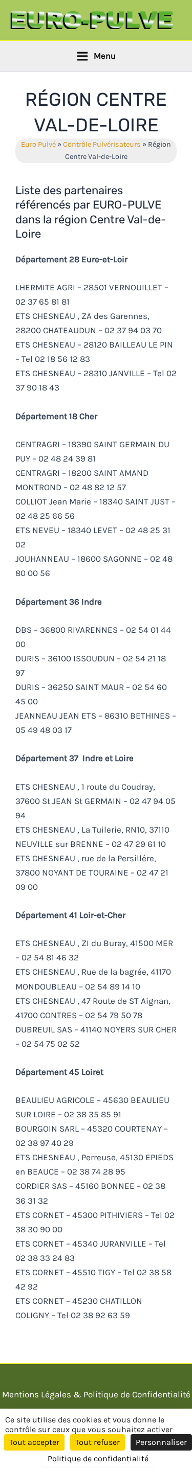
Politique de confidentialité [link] (98, 1458)
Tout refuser (97, 1442)
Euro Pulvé (38, 144)
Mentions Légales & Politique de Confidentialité (96, 1394)
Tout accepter (34, 1442)
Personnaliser (161, 1442)
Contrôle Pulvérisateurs (102, 144)
